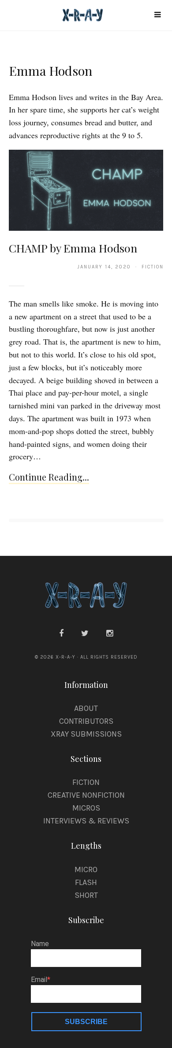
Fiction (86, 782)
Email (39, 979)
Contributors (86, 721)
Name (40, 943)
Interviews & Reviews (86, 821)
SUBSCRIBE (86, 1021)
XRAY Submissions (86, 734)
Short (86, 895)
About (86, 708)
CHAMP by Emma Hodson (73, 248)
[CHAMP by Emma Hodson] (86, 189)
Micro (86, 869)
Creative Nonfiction (86, 795)
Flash (86, 882)
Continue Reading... (49, 477)
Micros (86, 808)
